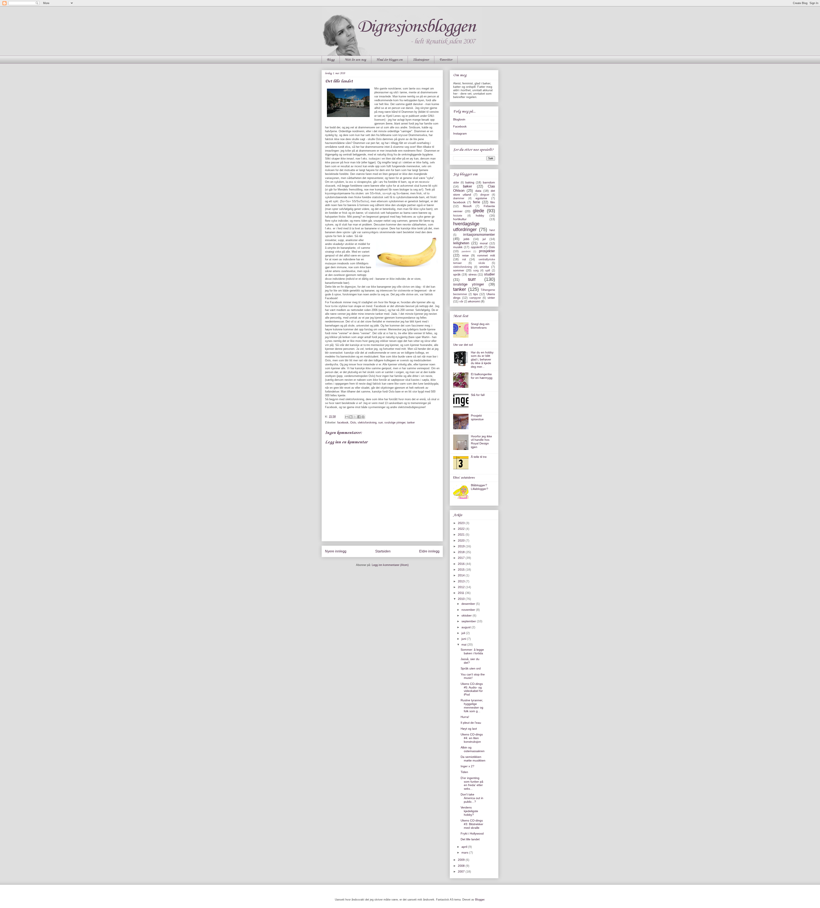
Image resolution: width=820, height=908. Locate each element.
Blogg (330, 60)
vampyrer (475, 297)
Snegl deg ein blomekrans (480, 325)
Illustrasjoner (421, 60)
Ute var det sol (463, 344)
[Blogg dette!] (351, 417)
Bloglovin (459, 119)
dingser (484, 194)
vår (461, 301)
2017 (462, 557)
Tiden (464, 772)
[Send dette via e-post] (347, 417)
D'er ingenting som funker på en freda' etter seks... (472, 783)
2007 (462, 871)
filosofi (467, 206)
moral (484, 243)
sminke (484, 266)
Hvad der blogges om (389, 60)
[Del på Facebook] (359, 417)
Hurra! (465, 717)
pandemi (466, 251)
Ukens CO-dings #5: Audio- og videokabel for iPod (472, 689)
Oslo (353, 422)
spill (487, 270)
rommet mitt (486, 255)
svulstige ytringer (394, 422)
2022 (462, 528)
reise (465, 255)
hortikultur (460, 219)
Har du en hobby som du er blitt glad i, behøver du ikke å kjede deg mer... (482, 359)
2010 (462, 598)
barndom (489, 182)
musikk (458, 247)
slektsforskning (367, 422)
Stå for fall (478, 395)
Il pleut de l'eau (471, 722)
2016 (462, 563)
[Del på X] (355, 417)
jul (484, 239)
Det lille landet (470, 839)
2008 (462, 865)
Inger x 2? (467, 766)
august (466, 627)
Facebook (460, 126)
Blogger (479, 899)
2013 (462, 581)
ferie (476, 202)
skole (481, 263)
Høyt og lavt (469, 728)
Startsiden (383, 551)
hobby (480, 215)
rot (464, 259)
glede (478, 210)
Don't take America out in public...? (472, 798)
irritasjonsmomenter (479, 235)
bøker (467, 186)
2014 (462, 575)
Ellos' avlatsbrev (464, 477)
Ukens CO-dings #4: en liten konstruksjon (472, 738)
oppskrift (476, 247)
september (469, 621)
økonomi (474, 301)
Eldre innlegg (429, 551)
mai (464, 644)
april (464, 846)
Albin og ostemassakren (473, 749)
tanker (411, 422)
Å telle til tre (479, 456)
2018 (462, 552)
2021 (462, 534)
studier (489, 274)
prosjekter (487, 251)
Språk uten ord (471, 668)
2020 (462, 540)
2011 (461, 593)
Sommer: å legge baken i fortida (472, 651)
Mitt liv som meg (355, 60)
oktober (467, 615)
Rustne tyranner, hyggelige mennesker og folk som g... (472, 706)
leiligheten (461, 243)
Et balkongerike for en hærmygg (481, 375)
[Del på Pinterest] (363, 417)
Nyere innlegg (335, 551)
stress (473, 274)
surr (380, 422)
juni (464, 638)
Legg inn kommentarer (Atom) (390, 565)
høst (492, 230)
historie (457, 215)
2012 (462, 587)
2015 (462, 569)
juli (463, 633)
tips (475, 294)
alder (456, 182)
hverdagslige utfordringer (466, 226)
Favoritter (445, 60)
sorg (476, 270)
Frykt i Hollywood (472, 833)
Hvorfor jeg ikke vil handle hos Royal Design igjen (481, 442)
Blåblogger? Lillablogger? (479, 487)
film (492, 202)
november (468, 609)
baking (469, 182)
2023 (462, 523)
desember (468, 603)
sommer (458, 270)
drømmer (458, 198)
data (478, 190)
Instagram (460, 133)
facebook (342, 422)
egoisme (481, 198)
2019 (462, 546)
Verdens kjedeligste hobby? (469, 811)
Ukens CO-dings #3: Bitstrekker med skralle (472, 824)
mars (465, 852)
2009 (462, 859)
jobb (466, 239)
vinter (491, 297)
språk (457, 274)
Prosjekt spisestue (477, 417)
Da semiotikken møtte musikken (473, 758)
